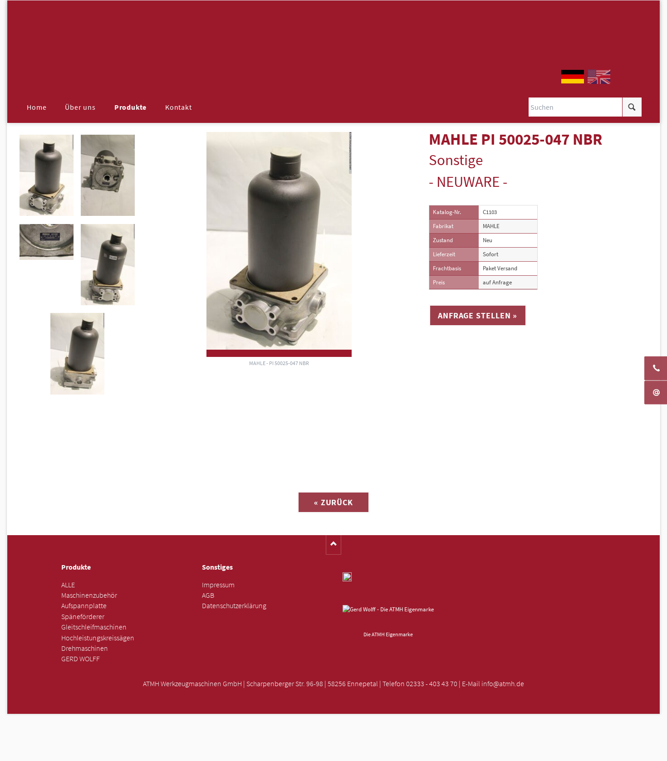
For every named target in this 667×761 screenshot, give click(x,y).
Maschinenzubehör (89, 595)
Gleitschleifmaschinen (94, 627)
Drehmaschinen (84, 648)
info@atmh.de (502, 683)
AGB (208, 595)
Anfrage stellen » (477, 315)
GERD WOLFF (80, 658)
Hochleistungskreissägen (97, 638)
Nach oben (334, 545)
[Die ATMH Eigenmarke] (388, 616)
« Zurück (333, 502)
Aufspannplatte (84, 605)
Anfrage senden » (334, 750)
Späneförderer (82, 616)
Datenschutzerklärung (234, 605)
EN (599, 76)
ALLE (68, 585)
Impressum (218, 585)
